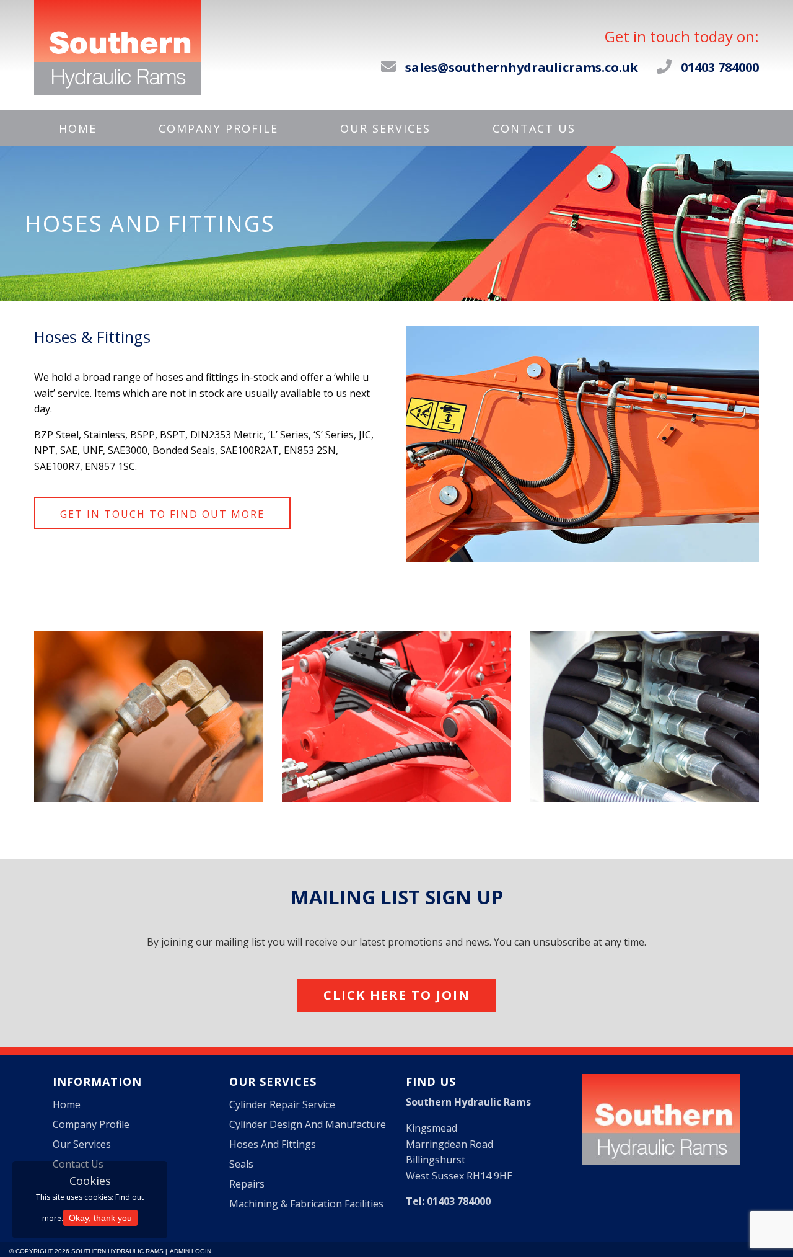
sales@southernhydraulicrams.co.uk (521, 67)
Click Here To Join (396, 995)
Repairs (247, 1184)
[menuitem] (78, 128)
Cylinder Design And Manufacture (307, 1124)
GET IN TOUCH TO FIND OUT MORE (162, 514)
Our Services (385, 128)
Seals (241, 1164)
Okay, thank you (100, 1218)
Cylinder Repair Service (282, 1104)
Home (78, 128)
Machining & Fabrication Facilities (306, 1203)
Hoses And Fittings (272, 1144)
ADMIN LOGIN (190, 1251)
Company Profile (218, 128)
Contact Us (534, 128)
